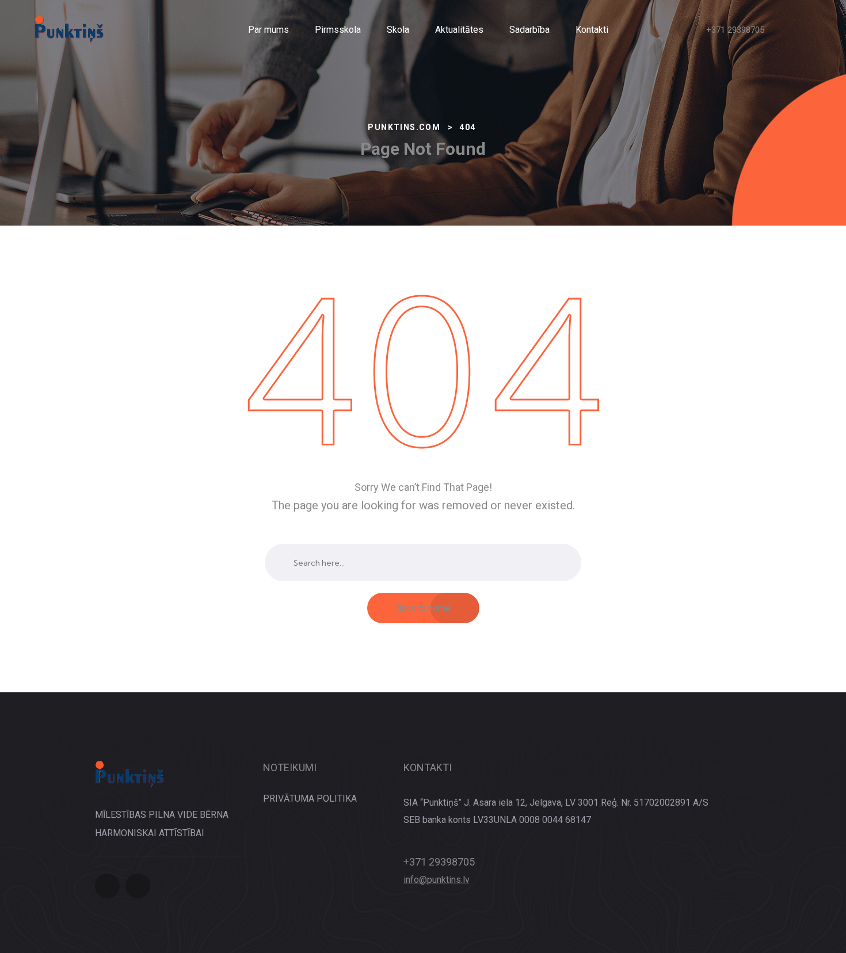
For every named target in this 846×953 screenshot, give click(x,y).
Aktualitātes (459, 29)
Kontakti (592, 29)
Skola (398, 29)
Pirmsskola (338, 29)
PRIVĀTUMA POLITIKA (310, 798)
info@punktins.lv (436, 879)
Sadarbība (529, 29)
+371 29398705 (735, 30)
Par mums (268, 29)
